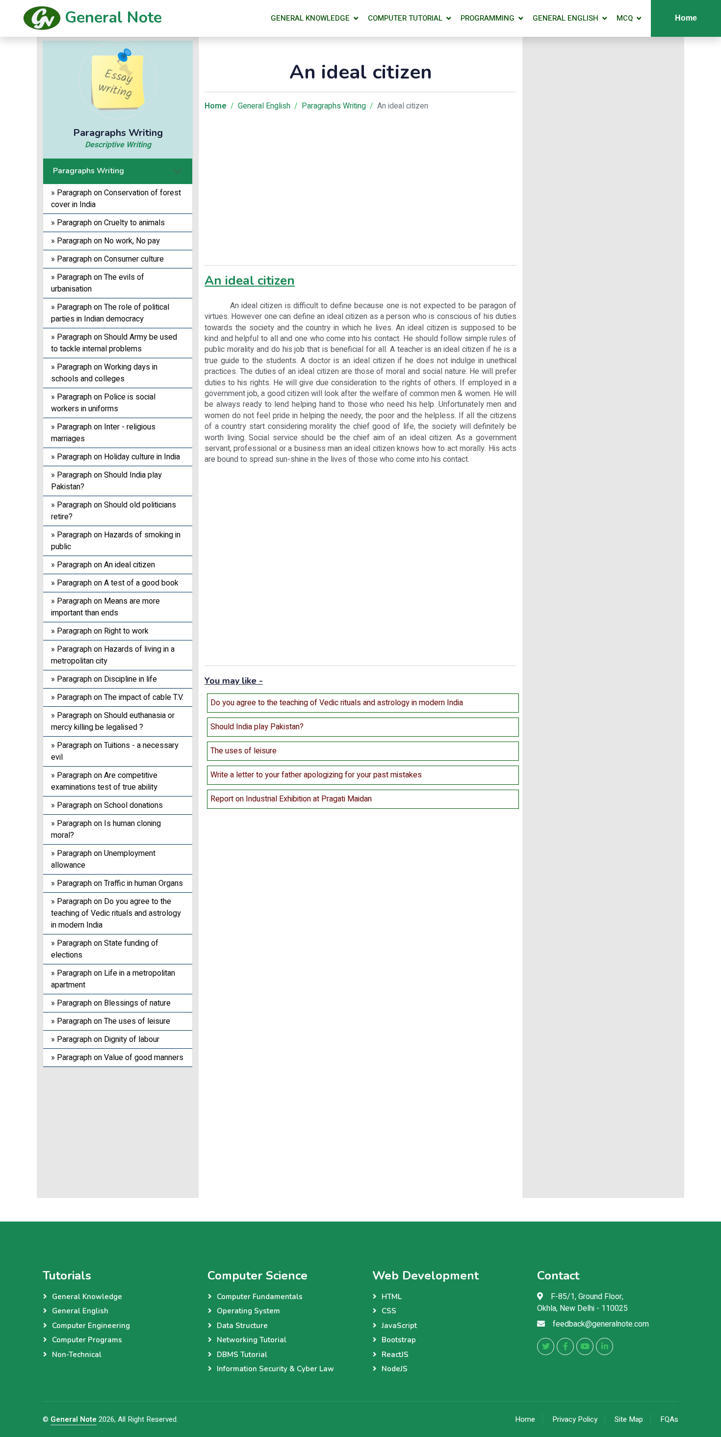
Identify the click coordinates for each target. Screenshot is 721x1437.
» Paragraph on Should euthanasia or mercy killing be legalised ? (113, 721)
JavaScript (399, 1326)
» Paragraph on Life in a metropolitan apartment (113, 979)
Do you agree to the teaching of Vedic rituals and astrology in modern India (336, 703)
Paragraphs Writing (88, 170)
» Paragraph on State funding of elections (104, 949)
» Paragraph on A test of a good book (115, 583)
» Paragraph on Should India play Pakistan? (106, 481)
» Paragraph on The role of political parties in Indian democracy (110, 313)
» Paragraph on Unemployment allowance (103, 859)
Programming (488, 18)
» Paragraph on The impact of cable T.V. (117, 697)
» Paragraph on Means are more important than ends (105, 607)
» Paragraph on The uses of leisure (110, 1021)
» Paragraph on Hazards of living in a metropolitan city (113, 655)
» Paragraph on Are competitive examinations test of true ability (104, 781)
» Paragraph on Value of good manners (117, 1058)
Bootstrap (399, 1340)
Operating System (248, 1311)
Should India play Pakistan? (257, 727)
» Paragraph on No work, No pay (105, 241)
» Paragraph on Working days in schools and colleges (104, 373)
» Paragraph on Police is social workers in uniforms (103, 403)
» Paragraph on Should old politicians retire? (113, 511)
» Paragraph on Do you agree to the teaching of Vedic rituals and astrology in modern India (116, 913)
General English (565, 18)
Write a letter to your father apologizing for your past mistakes (316, 775)
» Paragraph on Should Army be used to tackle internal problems (114, 343)
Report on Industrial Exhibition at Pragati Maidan (291, 799)
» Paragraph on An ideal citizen (103, 565)
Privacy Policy (574, 1419)
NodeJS (395, 1369)
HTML (392, 1297)
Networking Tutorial (251, 1340)
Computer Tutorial (405, 18)
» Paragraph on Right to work (100, 631)
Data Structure (242, 1326)
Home (686, 18)
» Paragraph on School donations (107, 805)
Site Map (629, 1419)
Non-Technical (77, 1354)
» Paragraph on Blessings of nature (111, 1003)
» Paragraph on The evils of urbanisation (97, 283)
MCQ (625, 18)
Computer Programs (87, 1340)
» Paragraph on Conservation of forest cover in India (116, 199)
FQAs (669, 1419)
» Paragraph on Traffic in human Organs (117, 883)
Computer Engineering (91, 1326)
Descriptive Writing (118, 145)
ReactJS (395, 1354)
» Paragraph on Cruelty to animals (108, 223)
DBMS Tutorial (242, 1354)
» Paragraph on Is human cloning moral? (106, 829)
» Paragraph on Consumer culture (107, 259)
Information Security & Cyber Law (275, 1369)
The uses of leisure (243, 751)
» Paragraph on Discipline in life (104, 679)
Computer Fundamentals (260, 1297)
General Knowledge (310, 18)
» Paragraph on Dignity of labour (105, 1039)
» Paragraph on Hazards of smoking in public (115, 541)
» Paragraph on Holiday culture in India (115, 457)
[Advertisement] (118, 1128)
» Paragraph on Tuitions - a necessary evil (115, 751)
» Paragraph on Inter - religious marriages (103, 433)
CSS (389, 1311)
